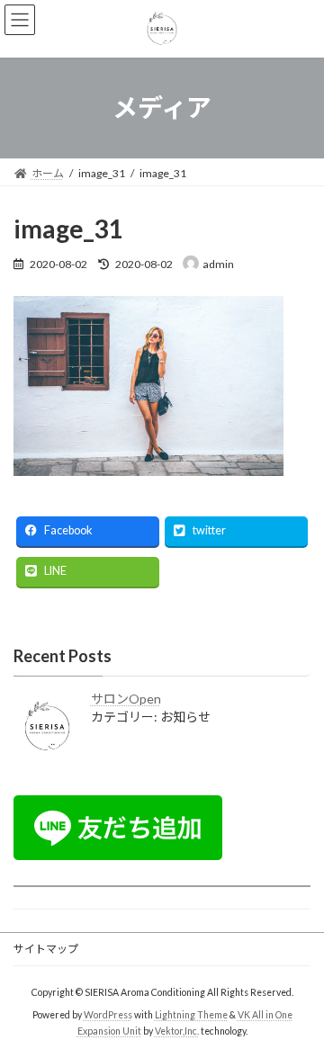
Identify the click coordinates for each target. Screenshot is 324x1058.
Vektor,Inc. (177, 1030)
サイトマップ (46, 948)
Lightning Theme (191, 1014)
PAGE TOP (298, 1007)
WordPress (108, 1014)
